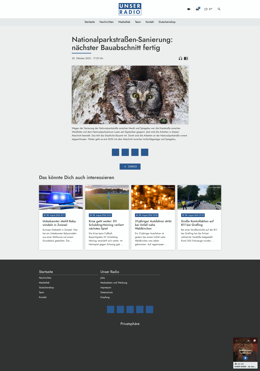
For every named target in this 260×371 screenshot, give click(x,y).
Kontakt (150, 22)
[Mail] (42, 9)
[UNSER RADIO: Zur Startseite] (130, 9)
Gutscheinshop (167, 22)
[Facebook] (48, 9)
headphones (180, 58)
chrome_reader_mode (186, 58)
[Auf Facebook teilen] (115, 152)
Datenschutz (106, 292)
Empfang (105, 297)
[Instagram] (54, 9)
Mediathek (124, 22)
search (219, 9)
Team (138, 22)
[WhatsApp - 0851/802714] (66, 9)
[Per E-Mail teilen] (144, 152)
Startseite (90, 22)
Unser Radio (109, 271)
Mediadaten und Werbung (113, 282)
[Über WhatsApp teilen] (135, 152)
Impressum (105, 287)
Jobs (102, 278)
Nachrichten (107, 22)
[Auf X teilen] (125, 152)
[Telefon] (60, 9)
